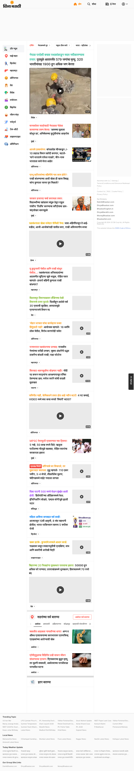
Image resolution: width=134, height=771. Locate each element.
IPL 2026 (79, 727)
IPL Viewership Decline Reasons (47, 721)
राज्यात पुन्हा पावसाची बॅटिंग (65, 757)
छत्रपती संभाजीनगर (80, 624)
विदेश (33, 117)
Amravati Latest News (11, 742)
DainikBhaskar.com (105, 202)
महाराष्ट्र (34, 289)
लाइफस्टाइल (36, 557)
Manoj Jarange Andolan (11, 724)
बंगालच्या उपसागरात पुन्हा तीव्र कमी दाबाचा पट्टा (121, 754)
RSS (108, 191)
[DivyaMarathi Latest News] (12, 6)
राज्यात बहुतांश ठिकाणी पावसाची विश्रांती (11, 751)
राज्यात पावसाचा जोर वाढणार (47, 757)
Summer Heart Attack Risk (29, 727)
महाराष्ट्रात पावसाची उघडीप (120, 751)
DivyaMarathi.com (105, 212)
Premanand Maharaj (120, 727)
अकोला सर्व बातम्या (82, 617)
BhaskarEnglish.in (105, 209)
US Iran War (7, 721)
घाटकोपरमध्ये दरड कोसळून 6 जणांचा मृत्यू (102, 757)
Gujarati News (81, 730)
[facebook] (76, 117)
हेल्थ (32, 260)
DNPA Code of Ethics (122, 228)
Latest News (25, 730)
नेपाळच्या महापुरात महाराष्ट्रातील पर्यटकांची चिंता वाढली (66, 751)
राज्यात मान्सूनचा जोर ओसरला (47, 754)
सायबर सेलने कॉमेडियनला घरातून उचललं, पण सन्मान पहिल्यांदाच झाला (84, 751)
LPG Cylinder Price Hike (29, 721)
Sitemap (115, 181)
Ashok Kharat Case (83, 724)
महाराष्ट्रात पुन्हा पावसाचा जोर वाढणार (84, 757)
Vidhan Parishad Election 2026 (66, 721)
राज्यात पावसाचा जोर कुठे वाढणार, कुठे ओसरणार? (11, 757)
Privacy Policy (102, 194)
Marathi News (44, 727)
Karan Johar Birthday (10, 730)
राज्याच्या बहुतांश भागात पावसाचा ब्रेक (102, 754)
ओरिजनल (34, 166)
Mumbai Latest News (47, 739)
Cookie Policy (117, 191)
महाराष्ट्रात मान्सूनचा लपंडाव (29, 757)
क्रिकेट (34, 534)
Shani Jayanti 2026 (46, 724)
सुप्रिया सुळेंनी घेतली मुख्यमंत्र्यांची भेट (47, 751)
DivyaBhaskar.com (105, 205)
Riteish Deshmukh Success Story (66, 724)
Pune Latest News (64, 739)
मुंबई (32, 141)
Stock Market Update (84, 721)
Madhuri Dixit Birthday (47, 730)
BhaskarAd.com (104, 219)
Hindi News (62, 730)
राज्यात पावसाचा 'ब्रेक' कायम (84, 754)
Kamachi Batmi (99, 724)
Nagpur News (81, 739)
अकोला (37, 624)
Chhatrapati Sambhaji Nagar (29, 739)
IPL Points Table (63, 727)
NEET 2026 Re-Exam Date (11, 727)
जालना (33, 387)
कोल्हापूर (67, 624)
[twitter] (82, 117)
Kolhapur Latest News (121, 739)
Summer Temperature (29, 724)
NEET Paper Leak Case (102, 721)
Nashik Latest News (101, 739)
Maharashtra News (9, 739)
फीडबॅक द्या (131, 380)
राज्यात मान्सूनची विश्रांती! (65, 754)
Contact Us (101, 191)
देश (32, 315)
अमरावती (46, 624)
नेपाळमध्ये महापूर (25, 751)
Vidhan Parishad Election (121, 721)
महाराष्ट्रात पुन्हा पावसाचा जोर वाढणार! (11, 754)
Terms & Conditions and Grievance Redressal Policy (113, 184)
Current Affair (117, 724)
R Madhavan (99, 727)
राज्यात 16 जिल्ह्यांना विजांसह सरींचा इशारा (102, 751)
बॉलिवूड (34, 508)
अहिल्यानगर (56, 624)
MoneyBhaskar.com (106, 215)
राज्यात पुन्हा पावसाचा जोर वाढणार (29, 754)
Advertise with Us (103, 181)
